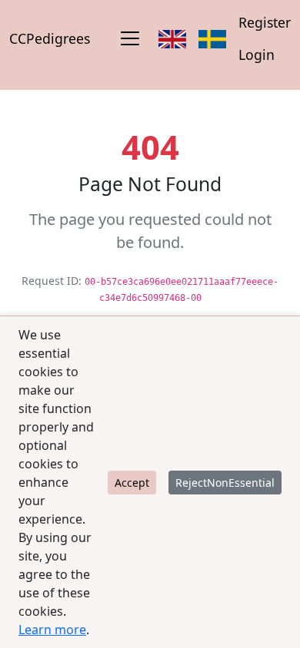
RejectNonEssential (225, 482)
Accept (132, 482)
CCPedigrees (49, 38)
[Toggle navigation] (130, 38)
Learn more (52, 629)
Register (264, 22)
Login (256, 54)
